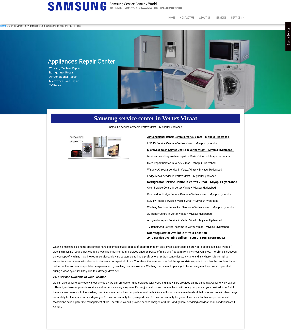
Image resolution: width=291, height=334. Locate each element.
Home (171, 17)
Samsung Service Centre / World (133, 4)
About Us (204, 17)
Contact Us (187, 17)
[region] (145, 72)
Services (220, 17)
